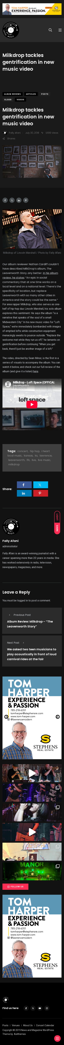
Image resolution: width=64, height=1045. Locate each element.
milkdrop (14, 464)
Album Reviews (12, 94)
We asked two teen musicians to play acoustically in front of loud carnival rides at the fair (31, 654)
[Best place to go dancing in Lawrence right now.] (32, 773)
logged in (22, 600)
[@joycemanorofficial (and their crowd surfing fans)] (32, 871)
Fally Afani (10, 541)
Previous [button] (6, 717)
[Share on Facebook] (5, 200)
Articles (31, 94)
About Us (28, 1025)
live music (44, 460)
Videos (20, 100)
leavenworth (16, 460)
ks (36, 455)
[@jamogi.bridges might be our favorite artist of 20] (32, 832)
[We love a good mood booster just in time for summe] (32, 793)
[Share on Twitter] (12, 200)
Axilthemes (20, 1034)
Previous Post (22, 615)
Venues (16, 1025)
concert (22, 451)
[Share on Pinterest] (25, 200)
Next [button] (57, 717)
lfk (28, 460)
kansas (28, 455)
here (35, 371)
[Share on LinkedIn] (18, 200)
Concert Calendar (45, 1025)
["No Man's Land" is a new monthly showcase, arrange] (32, 812)
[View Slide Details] (32, 717)
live (34, 460)
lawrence (46, 455)
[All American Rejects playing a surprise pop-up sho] (32, 852)
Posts (44, 94)
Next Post (13, 643)
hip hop (35, 451)
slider (7, 100)
